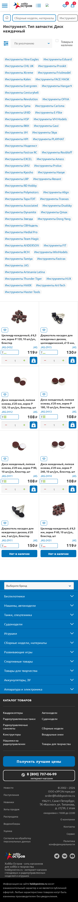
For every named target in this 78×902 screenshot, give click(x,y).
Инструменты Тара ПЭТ (20, 199)
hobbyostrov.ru (38, 883)
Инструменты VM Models (50, 119)
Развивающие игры (18, 652)
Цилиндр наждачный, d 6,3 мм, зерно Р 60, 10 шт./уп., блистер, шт (58, 532)
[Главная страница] (7, 17)
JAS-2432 (7, 347)
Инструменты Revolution (21, 99)
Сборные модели (52, 728)
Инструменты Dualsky (57, 205)
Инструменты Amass (50, 159)
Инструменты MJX (59, 278)
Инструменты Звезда (19, 218)
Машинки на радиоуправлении (14, 742)
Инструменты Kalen (18, 79)
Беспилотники (14, 596)
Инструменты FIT (55, 245)
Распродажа (11, 816)
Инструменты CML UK (19, 66)
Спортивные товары (18, 661)
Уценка (8, 830)
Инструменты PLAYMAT (48, 139)
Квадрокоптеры (13, 712)
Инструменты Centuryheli (22, 92)
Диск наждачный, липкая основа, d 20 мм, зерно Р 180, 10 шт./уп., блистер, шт (58, 403)
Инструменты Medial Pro (21, 232)
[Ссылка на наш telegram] (56, 856)
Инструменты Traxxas (54, 199)
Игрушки (10, 633)
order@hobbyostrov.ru (60, 795)
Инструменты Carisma (49, 105)
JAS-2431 (46, 540)
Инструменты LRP (17, 179)
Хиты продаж (12, 809)
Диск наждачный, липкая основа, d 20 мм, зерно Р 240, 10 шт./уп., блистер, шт (58, 467)
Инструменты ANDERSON (22, 245)
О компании (67, 819)
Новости (8, 787)
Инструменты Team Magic (22, 238)
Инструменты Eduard (58, 59)
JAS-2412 (7, 411)
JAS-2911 (7, 540)
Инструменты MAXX (18, 285)
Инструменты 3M (16, 132)
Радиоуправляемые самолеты (15, 726)
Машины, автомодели (20, 605)
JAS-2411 (7, 475)
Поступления (11, 794)
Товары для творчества (20, 670)
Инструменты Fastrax (51, 258)
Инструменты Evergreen (21, 86)
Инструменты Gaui (46, 125)
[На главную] (22, 5)
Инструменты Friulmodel (54, 72)
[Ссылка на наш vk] (64, 856)
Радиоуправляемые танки (19, 718)
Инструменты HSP (17, 119)
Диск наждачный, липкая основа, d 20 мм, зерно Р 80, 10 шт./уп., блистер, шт (19, 467)
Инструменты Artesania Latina (25, 272)
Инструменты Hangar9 (57, 86)
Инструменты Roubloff (57, 152)
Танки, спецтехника (18, 615)
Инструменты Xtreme (19, 72)
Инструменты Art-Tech (50, 285)
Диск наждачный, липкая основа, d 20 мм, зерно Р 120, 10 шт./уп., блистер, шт (19, 403)
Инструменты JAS (17, 265)
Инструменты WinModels (51, 252)
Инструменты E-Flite (48, 112)
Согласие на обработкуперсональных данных (17, 839)
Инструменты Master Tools (22, 292)
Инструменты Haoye (51, 172)
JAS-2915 (46, 347)
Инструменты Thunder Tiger (23, 278)
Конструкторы (12, 734)
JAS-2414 (46, 475)
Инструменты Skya (44, 132)
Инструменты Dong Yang (54, 218)
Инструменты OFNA (56, 99)
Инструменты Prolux (48, 165)
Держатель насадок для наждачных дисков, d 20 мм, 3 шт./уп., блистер (18, 532)
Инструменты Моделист (21, 145)
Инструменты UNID (17, 112)
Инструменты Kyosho (19, 172)
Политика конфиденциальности (62, 842)
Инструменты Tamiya (19, 258)
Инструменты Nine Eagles (22, 59)
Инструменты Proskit (52, 66)
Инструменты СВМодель (21, 225)
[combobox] (39, 585)
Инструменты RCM (17, 252)
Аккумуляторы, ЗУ (17, 680)
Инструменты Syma (17, 105)
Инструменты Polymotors (22, 192)
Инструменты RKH (17, 125)
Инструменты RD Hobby (21, 185)
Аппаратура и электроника (23, 689)
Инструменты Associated (21, 205)
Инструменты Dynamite (20, 212)
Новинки (9, 802)
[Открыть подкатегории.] (69, 596)
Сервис (71, 833)
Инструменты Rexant (47, 179)
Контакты (69, 826)
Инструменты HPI (16, 139)
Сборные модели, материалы (25, 643)
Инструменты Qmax (54, 212)
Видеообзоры (12, 823)
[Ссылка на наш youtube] (72, 856)
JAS (35, 347)
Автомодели (49, 712)
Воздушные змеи (52, 734)
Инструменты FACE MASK (52, 79)
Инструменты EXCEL (18, 159)
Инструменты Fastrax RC (21, 152)
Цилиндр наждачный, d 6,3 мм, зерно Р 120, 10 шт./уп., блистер (19, 338)
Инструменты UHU (17, 165)
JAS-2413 (46, 411)
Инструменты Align (56, 192)
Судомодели (13, 624)
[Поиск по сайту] (47, 5)
